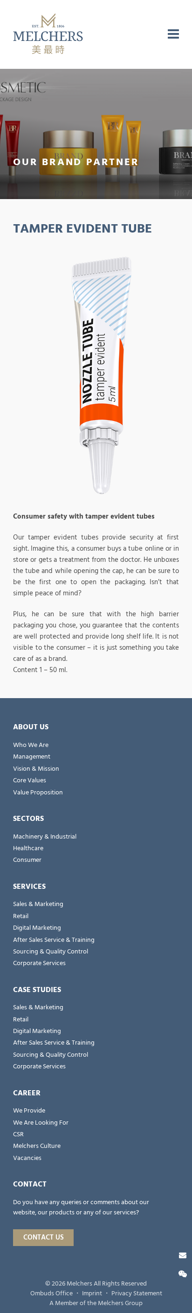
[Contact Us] (182, 1255)
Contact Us (43, 1237)
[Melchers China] (48, 34)
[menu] (173, 34)
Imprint (92, 1293)
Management (31, 756)
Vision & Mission (36, 768)
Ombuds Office (51, 1293)
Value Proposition (38, 792)
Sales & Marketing (38, 904)
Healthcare (28, 848)
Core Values (29, 780)
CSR (18, 1134)
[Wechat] (182, 1274)
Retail (20, 916)
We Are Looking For (41, 1122)
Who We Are (30, 745)
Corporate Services (39, 963)
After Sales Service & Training (54, 940)
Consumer (27, 860)
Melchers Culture (37, 1146)
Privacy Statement (136, 1293)
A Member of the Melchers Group (96, 1303)
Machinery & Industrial (44, 836)
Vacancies (27, 1158)
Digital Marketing (37, 928)
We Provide (29, 1110)
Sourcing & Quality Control (50, 951)
